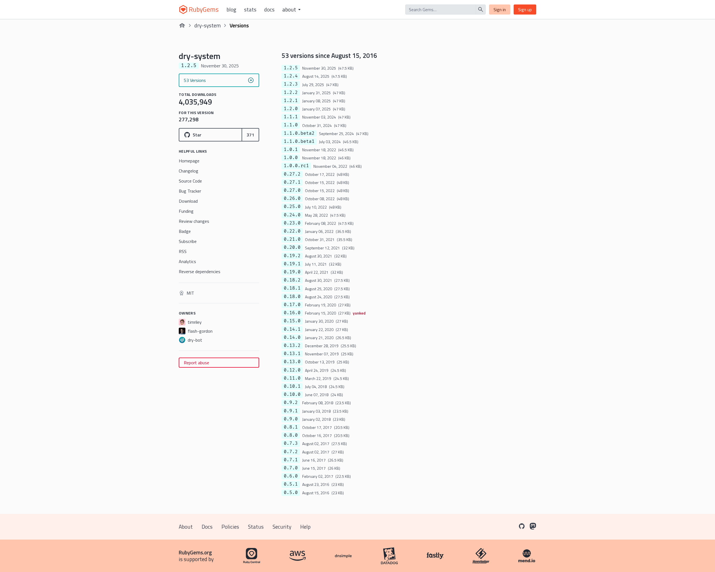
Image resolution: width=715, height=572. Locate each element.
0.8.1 (291, 427)
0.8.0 (291, 435)
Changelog (188, 170)
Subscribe (188, 241)
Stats (250, 9)
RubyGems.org (195, 552)
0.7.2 (291, 452)
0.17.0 (292, 305)
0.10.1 (292, 386)
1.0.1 (291, 149)
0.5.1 (291, 484)
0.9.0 (291, 419)
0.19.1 (292, 264)
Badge (185, 231)
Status (256, 527)
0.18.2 (292, 280)
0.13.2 (292, 345)
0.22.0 (292, 231)
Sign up (525, 9)
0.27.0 (292, 190)
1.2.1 (291, 100)
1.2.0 (291, 109)
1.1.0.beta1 (299, 141)
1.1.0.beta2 (299, 133)
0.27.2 (292, 174)
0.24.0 (292, 215)
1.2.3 (291, 84)
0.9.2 (291, 402)
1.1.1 (291, 117)
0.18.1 (292, 288)
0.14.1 (292, 329)
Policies (230, 527)
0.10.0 (292, 394)
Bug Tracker (190, 191)
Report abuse (196, 362)
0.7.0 (291, 468)
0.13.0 (292, 362)
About (186, 527)
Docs (269, 9)
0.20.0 (292, 247)
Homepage (189, 160)
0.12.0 (292, 370)
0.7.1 (291, 460)
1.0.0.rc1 (296, 166)
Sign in (500, 9)
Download (188, 201)
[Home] (182, 25)
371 (250, 134)
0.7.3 (291, 443)
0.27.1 (292, 182)
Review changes (194, 221)
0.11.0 (292, 378)
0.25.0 (292, 206)
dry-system (207, 25)
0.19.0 (292, 272)
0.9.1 (291, 411)
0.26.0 (292, 198)
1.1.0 (291, 125)
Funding (186, 211)
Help (305, 527)
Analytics (187, 261)
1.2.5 (291, 68)
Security (282, 527)
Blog (231, 9)
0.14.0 (292, 337)
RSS (183, 251)
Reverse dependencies (199, 271)
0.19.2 (292, 256)
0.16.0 (292, 313)
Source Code (190, 181)
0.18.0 (292, 296)
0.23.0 (292, 223)
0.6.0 (291, 476)
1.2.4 (291, 76)
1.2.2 (291, 92)
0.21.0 (292, 239)
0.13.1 (292, 353)
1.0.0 (291, 157)
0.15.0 (292, 321)
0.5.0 (291, 492)
